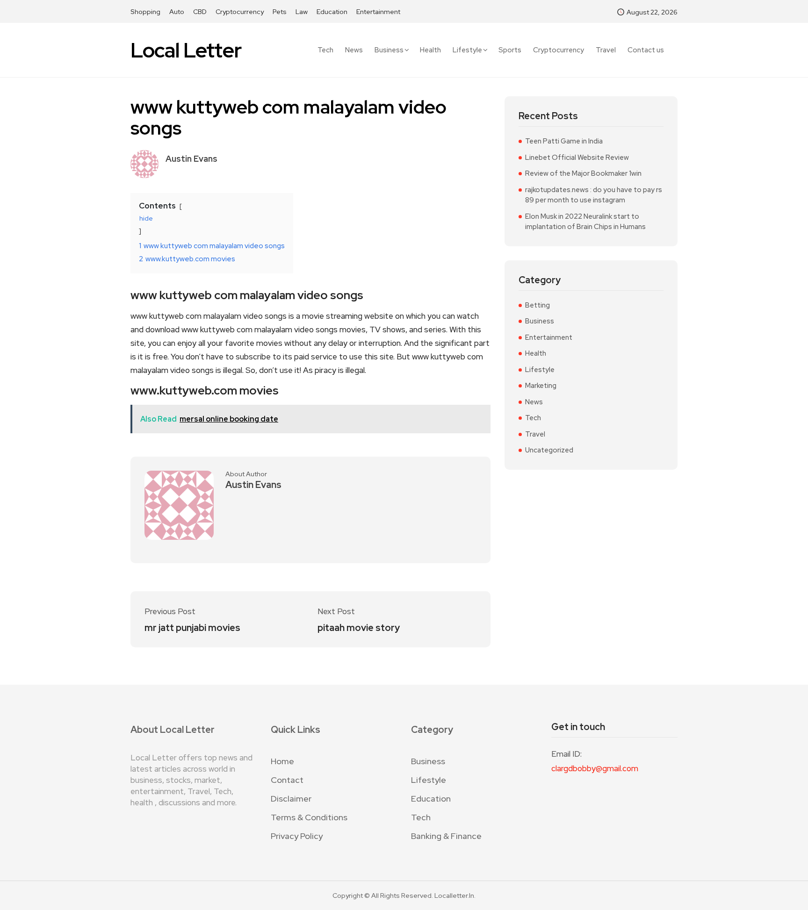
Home (282, 761)
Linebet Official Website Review (577, 157)
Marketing (540, 385)
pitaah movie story (358, 627)
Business (389, 50)
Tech (325, 50)
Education (332, 11)
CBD (200, 11)
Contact (287, 779)
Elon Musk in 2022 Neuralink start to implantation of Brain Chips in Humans (585, 222)
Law (302, 11)
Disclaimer (291, 798)
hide (146, 218)
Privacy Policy (297, 836)
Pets (280, 11)
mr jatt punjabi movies (192, 627)
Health (430, 50)
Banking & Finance (446, 836)
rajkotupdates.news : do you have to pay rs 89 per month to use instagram (593, 195)
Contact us (646, 50)
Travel (606, 50)
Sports (509, 50)
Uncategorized (549, 450)
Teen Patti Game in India (564, 141)
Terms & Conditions (309, 817)
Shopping (145, 11)
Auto (176, 11)
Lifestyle (467, 50)
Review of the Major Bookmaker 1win (583, 173)
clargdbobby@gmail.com (594, 768)
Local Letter (185, 50)
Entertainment (378, 11)
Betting (537, 305)
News (354, 50)
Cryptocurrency (240, 11)
